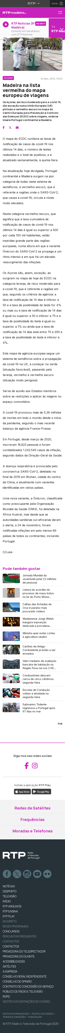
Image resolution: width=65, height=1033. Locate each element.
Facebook (7, 874)
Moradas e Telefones (32, 831)
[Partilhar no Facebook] (4, 128)
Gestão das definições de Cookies (26, 1001)
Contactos (11, 941)
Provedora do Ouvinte (19, 956)
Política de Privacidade (16, 1013)
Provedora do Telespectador (24, 951)
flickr (47, 874)
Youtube (37, 874)
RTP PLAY (9, 916)
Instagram (27, 874)
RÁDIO (7, 901)
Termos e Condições (14, 1017)
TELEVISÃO (9, 896)
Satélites (9, 966)
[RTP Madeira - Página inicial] (21, 12)
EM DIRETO (10, 921)
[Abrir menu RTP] (33, 3)
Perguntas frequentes (19, 936)
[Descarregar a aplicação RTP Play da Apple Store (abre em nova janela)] (22, 791)
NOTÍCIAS (9, 886)
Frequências (32, 819)
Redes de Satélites (32, 808)
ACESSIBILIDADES (14, 961)
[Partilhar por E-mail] (17, 128)
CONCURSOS (11, 931)
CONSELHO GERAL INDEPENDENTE (25, 976)
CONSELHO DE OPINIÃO (17, 981)
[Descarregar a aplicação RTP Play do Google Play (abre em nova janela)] (41, 791)
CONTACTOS (11, 946)
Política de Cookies (42, 1013)
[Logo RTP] (21, 855)
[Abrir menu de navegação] (61, 13)
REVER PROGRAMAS (15, 926)
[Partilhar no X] (10, 128)
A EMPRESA (10, 971)
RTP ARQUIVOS (12, 906)
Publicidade (35, 1017)
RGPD (6, 996)
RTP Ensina (10, 911)
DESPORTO (9, 891)
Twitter (17, 874)
